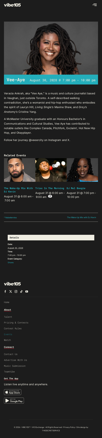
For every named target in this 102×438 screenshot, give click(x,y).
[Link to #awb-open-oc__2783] (94, 5)
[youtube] (26, 291)
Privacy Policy (69, 427)
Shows (11, 262)
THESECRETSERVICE (51, 430)
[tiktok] (21, 291)
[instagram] (16, 291)
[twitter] (10, 291)
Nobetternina (11, 217)
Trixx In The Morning (49, 188)
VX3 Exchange (38, 427)
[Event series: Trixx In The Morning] (50, 196)
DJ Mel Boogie (76, 188)
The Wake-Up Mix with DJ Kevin (81, 217)
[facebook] (5, 291)
